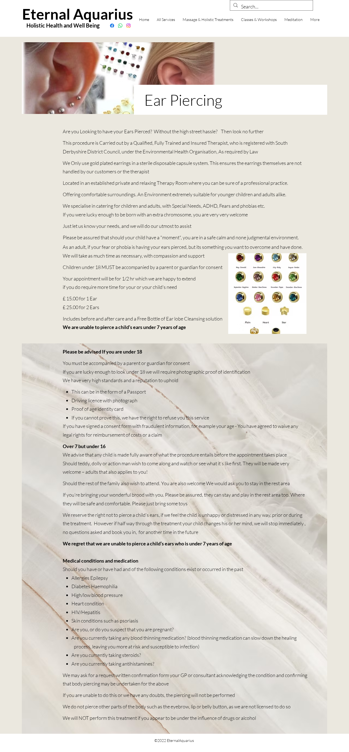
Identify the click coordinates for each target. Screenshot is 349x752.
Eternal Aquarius (77, 14)
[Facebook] (112, 25)
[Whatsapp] (120, 25)
